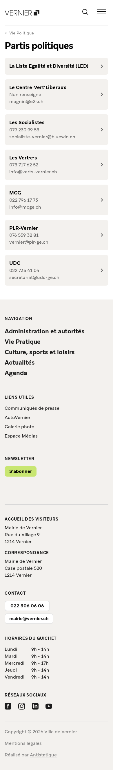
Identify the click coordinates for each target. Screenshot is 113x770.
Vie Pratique (23, 342)
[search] (85, 12)
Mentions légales (23, 743)
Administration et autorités (45, 331)
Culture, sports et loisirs (40, 352)
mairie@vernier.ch (29, 618)
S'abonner (20, 471)
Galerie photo (19, 427)
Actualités (20, 362)
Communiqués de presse (32, 408)
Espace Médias (21, 436)
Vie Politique (21, 33)
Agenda (16, 373)
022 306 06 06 (27, 606)
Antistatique (43, 755)
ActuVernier (17, 417)
